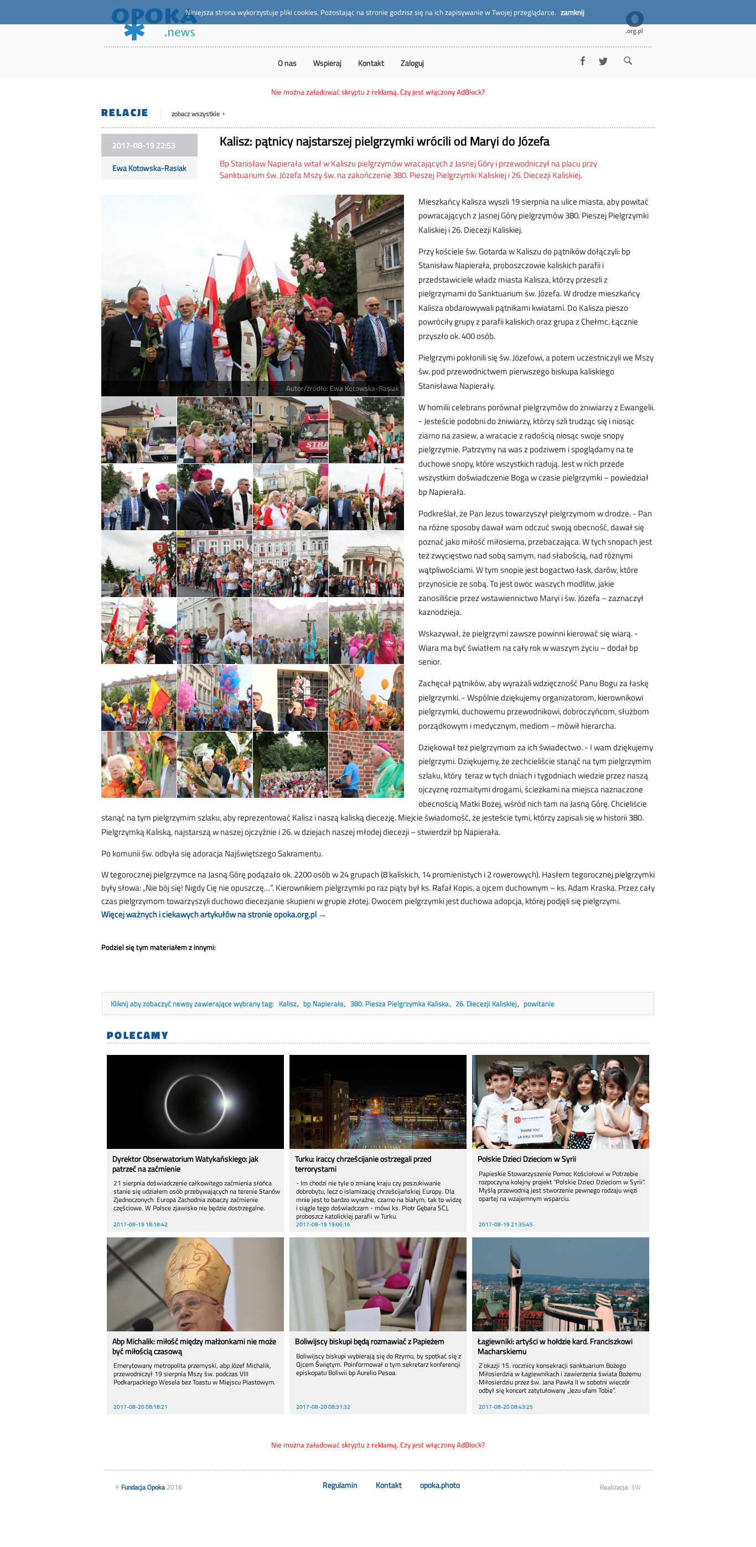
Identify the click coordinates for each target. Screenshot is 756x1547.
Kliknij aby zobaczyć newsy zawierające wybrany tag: (193, 1003)
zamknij (572, 12)
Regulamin (340, 1485)
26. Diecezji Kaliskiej (486, 1003)
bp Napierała (323, 1003)
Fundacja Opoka (143, 1487)
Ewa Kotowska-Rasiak (149, 168)
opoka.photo (440, 1485)
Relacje (125, 112)
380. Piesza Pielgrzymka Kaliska (399, 1003)
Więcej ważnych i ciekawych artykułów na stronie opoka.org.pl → (214, 914)
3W (636, 1487)
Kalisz (288, 1003)
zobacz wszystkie (196, 113)
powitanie (539, 1003)
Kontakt (389, 1485)
